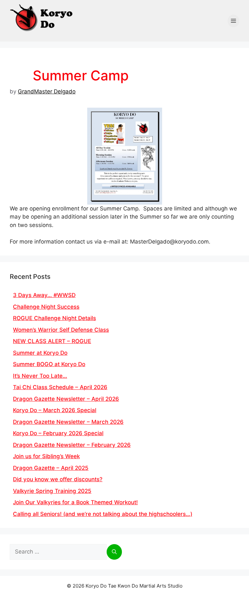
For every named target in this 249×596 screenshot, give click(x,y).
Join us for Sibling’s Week (46, 456)
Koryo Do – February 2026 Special (58, 433)
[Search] (114, 552)
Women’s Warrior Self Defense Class (61, 330)
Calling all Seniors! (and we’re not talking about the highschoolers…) (102, 514)
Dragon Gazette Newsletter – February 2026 (72, 445)
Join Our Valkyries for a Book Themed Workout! (75, 502)
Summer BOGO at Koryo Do (49, 364)
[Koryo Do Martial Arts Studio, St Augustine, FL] (42, 16)
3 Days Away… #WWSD (44, 295)
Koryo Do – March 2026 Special (54, 410)
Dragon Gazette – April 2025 (51, 468)
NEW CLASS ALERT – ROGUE (52, 341)
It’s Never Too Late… (40, 376)
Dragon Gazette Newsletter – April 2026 (66, 399)
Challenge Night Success (46, 307)
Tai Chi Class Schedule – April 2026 (60, 387)
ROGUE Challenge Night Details (54, 318)
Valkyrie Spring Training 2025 (52, 491)
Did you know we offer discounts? (57, 479)
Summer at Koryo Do (40, 353)
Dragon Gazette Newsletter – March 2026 (68, 422)
